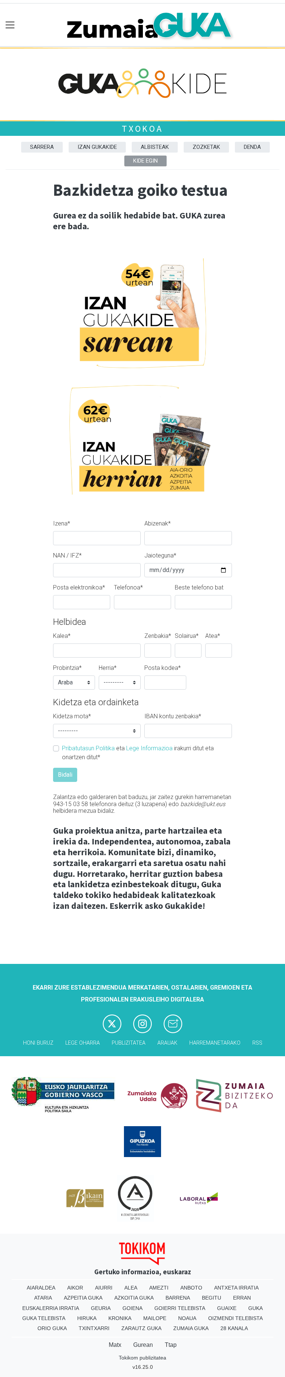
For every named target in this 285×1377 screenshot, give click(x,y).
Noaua (187, 1318)
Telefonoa (128, 587)
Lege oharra (82, 1043)
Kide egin (145, 160)
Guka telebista (43, 1318)
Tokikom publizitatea (142, 1358)
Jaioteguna (160, 555)
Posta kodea (162, 667)
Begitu (211, 1298)
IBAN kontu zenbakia (172, 716)
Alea (130, 1288)
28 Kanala (234, 1328)
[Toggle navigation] (10, 25)
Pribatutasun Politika (88, 748)
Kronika (119, 1318)
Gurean (143, 1345)
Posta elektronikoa (79, 587)
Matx (115, 1345)
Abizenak (157, 523)
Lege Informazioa (149, 748)
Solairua (187, 635)
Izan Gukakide (97, 147)
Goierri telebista (179, 1308)
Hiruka (86, 1318)
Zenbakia (157, 635)
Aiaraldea (41, 1288)
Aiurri (103, 1288)
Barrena (178, 1298)
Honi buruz (38, 1043)
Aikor (75, 1288)
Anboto (191, 1288)
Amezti (158, 1288)
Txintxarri (94, 1328)
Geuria (101, 1308)
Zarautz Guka (141, 1328)
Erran (242, 1298)
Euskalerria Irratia (50, 1308)
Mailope (154, 1318)
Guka (255, 1308)
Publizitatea (128, 1043)
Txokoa (142, 128)
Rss (257, 1043)
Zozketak (206, 147)
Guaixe (226, 1308)
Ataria (43, 1298)
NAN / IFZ (67, 555)
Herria (108, 667)
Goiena (132, 1308)
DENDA (252, 147)
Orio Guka (52, 1328)
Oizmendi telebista (235, 1318)
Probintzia (67, 667)
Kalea (62, 635)
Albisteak (155, 147)
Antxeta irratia (236, 1288)
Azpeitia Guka (83, 1298)
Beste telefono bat (199, 587)
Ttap (171, 1345)
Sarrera (42, 147)
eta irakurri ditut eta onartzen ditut (138, 753)
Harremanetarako (214, 1043)
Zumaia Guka (191, 1328)
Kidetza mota (72, 716)
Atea (212, 635)
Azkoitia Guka (134, 1298)
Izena (61, 523)
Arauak (167, 1043)
